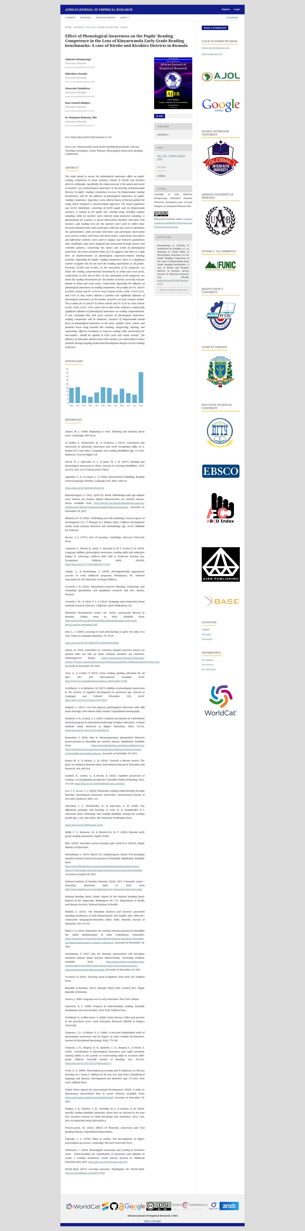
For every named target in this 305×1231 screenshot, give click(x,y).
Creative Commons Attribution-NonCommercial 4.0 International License (173, 223)
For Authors (208, 664)
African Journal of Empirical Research (98, 9)
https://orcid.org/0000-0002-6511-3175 (80, 111)
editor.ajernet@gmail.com (216, 47)
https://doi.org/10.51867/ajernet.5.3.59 (91, 137)
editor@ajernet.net (212, 54)
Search (233, 17)
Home (68, 27)
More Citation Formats (172, 289)
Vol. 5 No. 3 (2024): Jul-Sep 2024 (102, 27)
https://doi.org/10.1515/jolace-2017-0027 (86, 700)
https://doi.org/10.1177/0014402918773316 (87, 564)
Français (206, 634)
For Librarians (209, 669)
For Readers (208, 660)
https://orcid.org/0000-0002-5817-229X (80, 82)
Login (237, 9)
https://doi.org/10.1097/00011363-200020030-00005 (92, 642)
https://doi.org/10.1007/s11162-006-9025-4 (87, 730)
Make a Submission (215, 27)
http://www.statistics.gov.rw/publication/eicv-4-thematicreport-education (103, 889)
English (206, 629)
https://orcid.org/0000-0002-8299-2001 (80, 96)
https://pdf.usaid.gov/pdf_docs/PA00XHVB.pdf (89, 1097)
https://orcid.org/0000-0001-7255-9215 (80, 67)
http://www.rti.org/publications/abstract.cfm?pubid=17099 (96, 681)
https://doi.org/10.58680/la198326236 (84, 487)
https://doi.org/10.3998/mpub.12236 (84, 824)
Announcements (105, 17)
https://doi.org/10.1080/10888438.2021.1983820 (100, 783)
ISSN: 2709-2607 (152, 1221)
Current (70, 17)
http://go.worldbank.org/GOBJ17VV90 (85, 1173)
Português (207, 639)
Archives (85, 17)
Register (226, 9)
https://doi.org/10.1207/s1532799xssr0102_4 (88, 1063)
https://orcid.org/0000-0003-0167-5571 (80, 125)
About (124, 17)
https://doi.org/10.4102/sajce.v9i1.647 (108, 1161)
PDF (160, 116)
